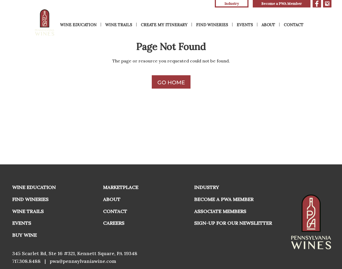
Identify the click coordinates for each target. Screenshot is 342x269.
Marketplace (120, 187)
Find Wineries (212, 24)
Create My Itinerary (164, 24)
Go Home (171, 82)
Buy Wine (24, 235)
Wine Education (78, 24)
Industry (206, 187)
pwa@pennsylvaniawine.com (83, 261)
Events (245, 24)
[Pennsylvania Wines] (45, 23)
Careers (114, 223)
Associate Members (220, 211)
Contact (294, 24)
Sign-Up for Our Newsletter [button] (233, 223)
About (268, 24)
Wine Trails (118, 24)
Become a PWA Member (281, 3)
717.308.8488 (26, 261)
